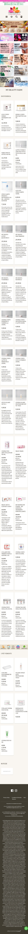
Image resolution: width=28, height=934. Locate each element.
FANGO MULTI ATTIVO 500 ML (5, 153)
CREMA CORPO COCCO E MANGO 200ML (21, 360)
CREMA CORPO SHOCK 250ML (20, 552)
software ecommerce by (14, 931)
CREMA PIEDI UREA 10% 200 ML (6, 608)
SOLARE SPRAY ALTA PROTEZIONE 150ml (20, 675)
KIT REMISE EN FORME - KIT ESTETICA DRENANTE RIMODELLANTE (21, 508)
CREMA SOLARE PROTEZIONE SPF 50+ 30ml (21, 404)
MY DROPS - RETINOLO (19, 278)
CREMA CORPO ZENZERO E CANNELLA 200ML (6, 322)
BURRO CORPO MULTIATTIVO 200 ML (21, 116)
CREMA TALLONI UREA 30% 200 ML (21, 608)
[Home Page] (14, 10)
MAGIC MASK (19, 451)
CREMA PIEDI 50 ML (6, 741)
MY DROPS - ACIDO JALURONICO (5, 236)
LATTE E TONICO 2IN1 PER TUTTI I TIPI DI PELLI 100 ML (21, 152)
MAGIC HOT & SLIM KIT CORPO (6, 505)
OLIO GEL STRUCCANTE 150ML (20, 192)
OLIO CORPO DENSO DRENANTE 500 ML (6, 117)
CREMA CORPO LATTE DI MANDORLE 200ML (6, 361)
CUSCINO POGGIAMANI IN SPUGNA (6, 674)
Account (21, 16)
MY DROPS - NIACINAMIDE (20, 235)
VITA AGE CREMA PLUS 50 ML (6, 709)
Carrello (11, 16)
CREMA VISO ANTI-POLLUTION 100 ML (6, 452)
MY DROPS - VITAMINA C (5, 278)
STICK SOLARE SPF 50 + (5, 403)
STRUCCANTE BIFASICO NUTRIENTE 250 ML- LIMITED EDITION (6, 197)
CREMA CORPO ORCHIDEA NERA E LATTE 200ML (21, 321)
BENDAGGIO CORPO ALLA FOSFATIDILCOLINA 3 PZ (21, 711)
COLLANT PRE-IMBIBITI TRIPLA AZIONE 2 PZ (6, 553)
